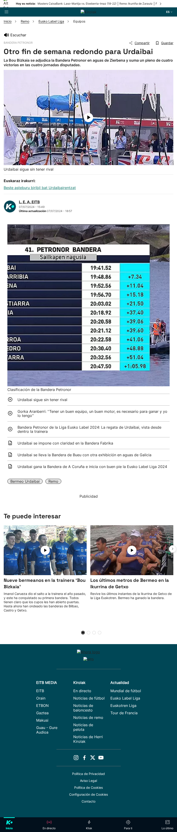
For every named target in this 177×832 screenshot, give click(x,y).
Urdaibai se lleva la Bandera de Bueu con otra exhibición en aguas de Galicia (84, 455)
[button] (172, 549)
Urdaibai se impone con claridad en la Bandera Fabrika (65, 443)
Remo (53, 481)
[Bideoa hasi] (88, 117)
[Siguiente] (161, 3)
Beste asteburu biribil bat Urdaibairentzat (40, 187)
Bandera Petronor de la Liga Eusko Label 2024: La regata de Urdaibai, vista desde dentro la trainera (89, 429)
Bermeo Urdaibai (25, 481)
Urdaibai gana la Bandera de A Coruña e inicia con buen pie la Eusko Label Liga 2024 (92, 466)
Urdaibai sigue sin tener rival (42, 399)
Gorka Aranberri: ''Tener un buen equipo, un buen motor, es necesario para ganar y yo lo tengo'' (92, 413)
